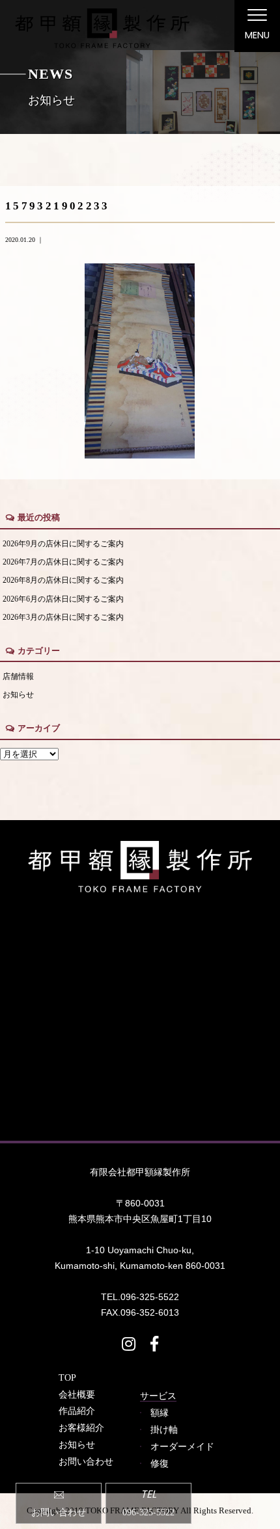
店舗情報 (18, 676)
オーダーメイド (182, 1446)
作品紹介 (77, 1410)
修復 (159, 1463)
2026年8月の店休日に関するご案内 (63, 580)
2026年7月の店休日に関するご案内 (63, 562)
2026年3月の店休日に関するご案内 (63, 617)
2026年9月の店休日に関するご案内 (63, 544)
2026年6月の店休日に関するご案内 (63, 599)
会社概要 (77, 1394)
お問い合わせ (86, 1461)
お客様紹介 (81, 1427)
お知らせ (18, 695)
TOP (67, 1377)
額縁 (159, 1412)
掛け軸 (164, 1429)
